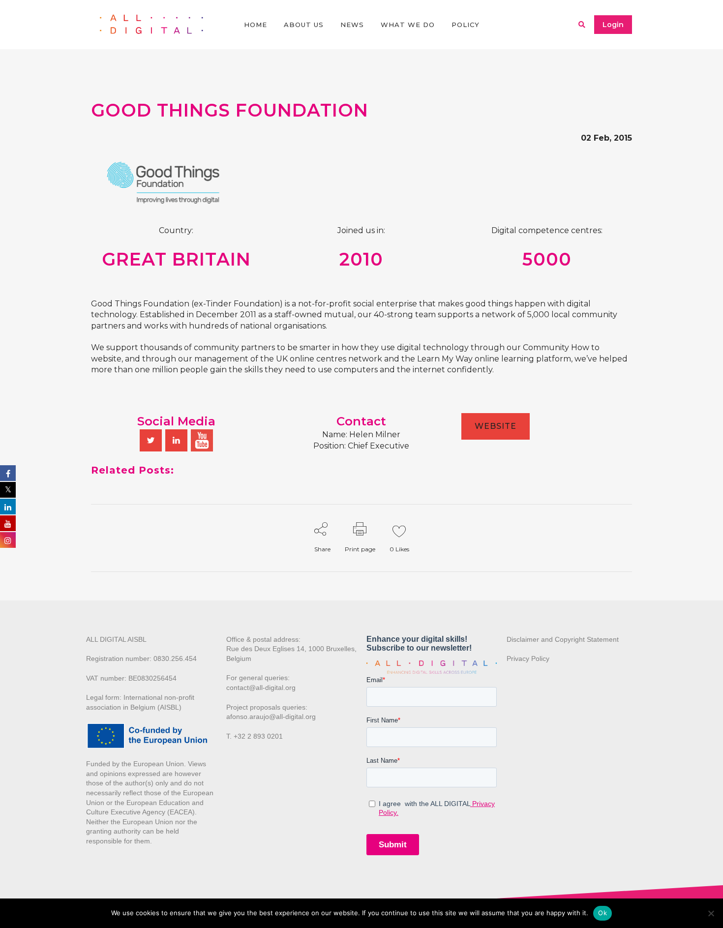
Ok (602, 913)
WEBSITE (495, 426)
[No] (711, 913)
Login (613, 24)
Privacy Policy (528, 658)
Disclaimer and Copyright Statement (563, 639)
